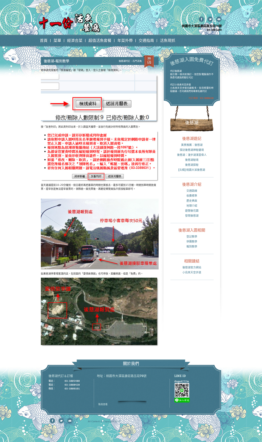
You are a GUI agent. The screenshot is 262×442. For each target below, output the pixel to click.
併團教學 (191, 241)
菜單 (57, 40)
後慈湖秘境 (192, 159)
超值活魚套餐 (99, 40)
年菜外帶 (125, 40)
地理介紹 (191, 205)
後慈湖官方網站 (191, 267)
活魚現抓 (167, 40)
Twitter (210, 19)
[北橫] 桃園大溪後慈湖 (191, 169)
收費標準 (191, 195)
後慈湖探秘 (192, 164)
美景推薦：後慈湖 (192, 145)
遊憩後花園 (192, 210)
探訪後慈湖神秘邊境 (192, 149)
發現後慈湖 (192, 215)
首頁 (44, 40)
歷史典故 (191, 200)
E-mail (219, 19)
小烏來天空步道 (191, 272)
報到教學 (191, 246)
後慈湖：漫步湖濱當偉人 (192, 154)
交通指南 (146, 40)
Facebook (201, 19)
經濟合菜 (74, 40)
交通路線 (191, 190)
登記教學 (191, 236)
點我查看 (103, 404)
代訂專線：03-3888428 (201, 98)
